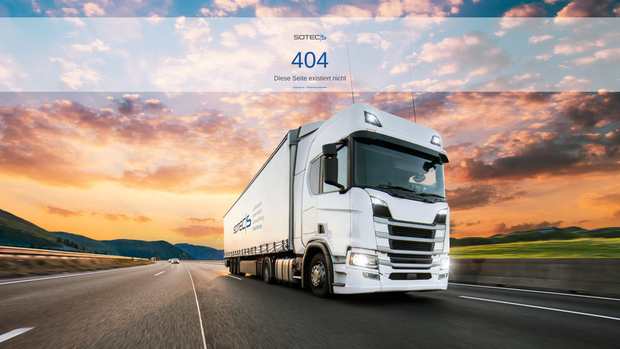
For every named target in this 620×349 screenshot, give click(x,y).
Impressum (299, 87)
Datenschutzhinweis (317, 87)
